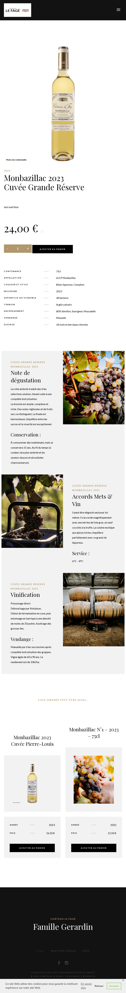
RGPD (86, 951)
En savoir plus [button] (86, 986)
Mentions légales (63, 951)
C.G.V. (40, 951)
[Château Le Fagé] (17, 10)
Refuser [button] (99, 986)
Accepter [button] (114, 986)
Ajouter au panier (52, 249)
